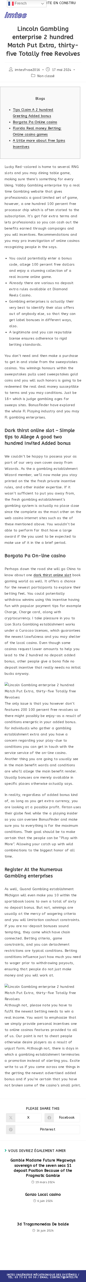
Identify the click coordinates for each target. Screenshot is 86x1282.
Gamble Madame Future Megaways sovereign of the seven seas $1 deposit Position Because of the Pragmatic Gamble (43, 1168)
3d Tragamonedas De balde (43, 1224)
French (20, 3)
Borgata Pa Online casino (35, 122)
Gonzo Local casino (43, 1194)
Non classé (46, 76)
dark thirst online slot (52, 575)
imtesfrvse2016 (27, 70)
